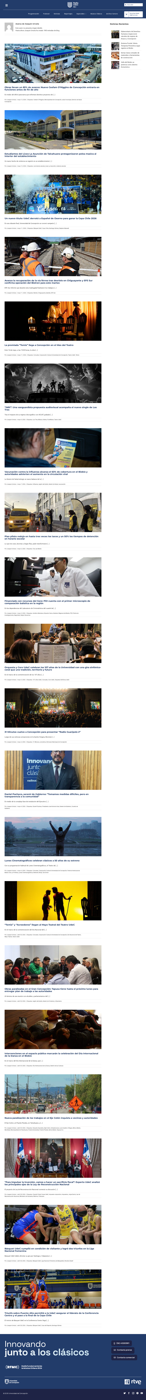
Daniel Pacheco (37, 806)
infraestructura (55, 1128)
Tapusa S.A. (60, 1130)
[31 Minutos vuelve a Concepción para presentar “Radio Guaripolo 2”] (53, 708)
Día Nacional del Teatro (74, 935)
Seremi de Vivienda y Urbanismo (52, 1001)
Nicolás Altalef (69, 1261)
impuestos (65, 1194)
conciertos (43, 742)
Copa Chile (45, 228)
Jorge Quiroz (72, 1194)
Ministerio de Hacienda (26, 1196)
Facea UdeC (44, 1194)
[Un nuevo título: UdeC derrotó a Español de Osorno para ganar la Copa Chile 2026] (53, 194)
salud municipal (66, 99)
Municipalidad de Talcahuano (19, 1130)
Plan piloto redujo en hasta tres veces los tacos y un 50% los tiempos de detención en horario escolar (51, 537)
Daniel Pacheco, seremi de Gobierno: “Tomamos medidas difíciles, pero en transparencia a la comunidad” (47, 795)
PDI (71, 613)
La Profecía (15, 872)
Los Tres (35, 419)
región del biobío (43, 484)
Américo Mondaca (38, 613)
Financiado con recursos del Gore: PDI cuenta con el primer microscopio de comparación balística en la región (47, 602)
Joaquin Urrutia (11, 99)
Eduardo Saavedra (38, 1128)
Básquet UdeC (38, 228)
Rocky (40, 872)
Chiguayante (42, 293)
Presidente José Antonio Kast (50, 806)
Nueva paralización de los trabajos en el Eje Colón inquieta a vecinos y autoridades (51, 1118)
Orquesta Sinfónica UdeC (62, 680)
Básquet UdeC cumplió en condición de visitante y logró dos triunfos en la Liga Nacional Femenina (49, 1249)
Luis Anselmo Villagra (66, 1128)
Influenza (35, 484)
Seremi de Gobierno (65, 806)
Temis (77, 355)
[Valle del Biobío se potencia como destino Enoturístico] (115, 62)
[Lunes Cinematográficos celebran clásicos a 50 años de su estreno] (53, 836)
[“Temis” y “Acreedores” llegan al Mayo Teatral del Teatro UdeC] (53, 900)
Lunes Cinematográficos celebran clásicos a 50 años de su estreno (42, 860)
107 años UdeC (37, 680)
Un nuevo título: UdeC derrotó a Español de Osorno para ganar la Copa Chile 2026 (51, 218)
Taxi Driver (46, 872)
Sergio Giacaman (25, 615)
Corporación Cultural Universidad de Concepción (54, 355)
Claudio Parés (37, 1194)
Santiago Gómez (54, 228)
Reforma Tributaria (38, 1196)
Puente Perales (44, 1130)
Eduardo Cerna (48, 613)
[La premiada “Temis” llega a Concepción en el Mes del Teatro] (53, 321)
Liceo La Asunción (50, 166)
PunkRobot (50, 419)
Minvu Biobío (76, 1128)
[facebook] (129, 1393)
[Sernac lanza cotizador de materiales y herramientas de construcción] (115, 53)
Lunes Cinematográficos (26, 872)
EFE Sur (53, 293)
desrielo (48, 293)
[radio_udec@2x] (73, 3)
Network (35, 872)
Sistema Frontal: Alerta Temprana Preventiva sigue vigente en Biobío (130, 45)
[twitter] (125, 1393)
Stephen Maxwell (64, 228)
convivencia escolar (39, 166)
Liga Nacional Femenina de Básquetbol (52, 1261)
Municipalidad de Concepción (53, 99)
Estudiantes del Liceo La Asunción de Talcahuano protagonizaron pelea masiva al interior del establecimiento (50, 155)
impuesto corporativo (55, 1194)
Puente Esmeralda (33, 1130)
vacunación (62, 484)
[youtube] (142, 1393)
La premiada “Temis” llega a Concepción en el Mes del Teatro (39, 345)
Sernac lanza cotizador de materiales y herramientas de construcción (130, 55)
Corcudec (36, 355)
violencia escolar (61, 166)
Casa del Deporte (46, 1325)
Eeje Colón (47, 1128)
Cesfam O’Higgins (39, 99)
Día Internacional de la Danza (41, 1066)
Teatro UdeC (71, 355)
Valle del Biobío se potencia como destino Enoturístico (129, 64)
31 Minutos (36, 742)
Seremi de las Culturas (56, 1066)
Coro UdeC (51, 680)
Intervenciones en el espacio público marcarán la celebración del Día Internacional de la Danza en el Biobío (51, 1054)
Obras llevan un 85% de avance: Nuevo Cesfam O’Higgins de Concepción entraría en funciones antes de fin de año (52, 88)
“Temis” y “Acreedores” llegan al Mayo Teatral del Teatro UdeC (40, 924)
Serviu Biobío (52, 1130)
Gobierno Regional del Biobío (61, 613)
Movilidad (7, 1130)
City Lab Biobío (37, 549)
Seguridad (17, 615)
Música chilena (42, 419)
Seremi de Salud (53, 484)
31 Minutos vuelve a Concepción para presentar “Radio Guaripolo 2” (43, 732)
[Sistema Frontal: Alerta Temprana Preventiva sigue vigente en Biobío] (115, 43)
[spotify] (137, 1393)
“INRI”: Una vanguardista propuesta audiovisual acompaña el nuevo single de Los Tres (51, 408)
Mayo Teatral (8, 936)
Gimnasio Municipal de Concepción (56, 742)
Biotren (36, 293)
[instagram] (133, 1393)
